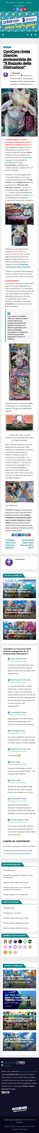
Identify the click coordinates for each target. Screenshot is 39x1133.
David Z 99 (21, 1045)
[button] (27, 35)
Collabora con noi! (15, 1126)
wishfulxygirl (14, 731)
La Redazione (20, 2)
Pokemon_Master (16, 820)
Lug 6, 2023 (10, 1045)
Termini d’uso (24, 1126)
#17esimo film (27, 75)
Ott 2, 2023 (10, 1003)
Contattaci (29, 2)
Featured (7, 586)
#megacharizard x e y (26, 84)
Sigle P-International (27, 1015)
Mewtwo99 (16, 73)
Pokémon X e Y (28, 195)
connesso (15, 846)
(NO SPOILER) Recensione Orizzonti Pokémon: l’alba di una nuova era (19, 1041)
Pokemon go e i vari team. (12, 913)
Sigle (18, 1015)
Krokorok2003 (15, 659)
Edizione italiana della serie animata (15, 882)
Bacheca (7, 1126)
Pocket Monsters (9, 870)
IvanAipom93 (21, 982)
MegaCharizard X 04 (17, 680)
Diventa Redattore (19, 6)
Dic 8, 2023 (10, 982)
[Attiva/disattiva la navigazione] (35, 35)
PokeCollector (23, 595)
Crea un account (10, 2)
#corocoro (13, 78)
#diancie (19, 78)
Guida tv (12, 974)
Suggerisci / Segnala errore (19, 1129)
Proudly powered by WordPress (13, 1119)
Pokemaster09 (15, 798)
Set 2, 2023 (10, 1024)
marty (12, 762)
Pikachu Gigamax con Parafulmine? (15, 894)
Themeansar (19, 1122)
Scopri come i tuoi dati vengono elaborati (17, 853)
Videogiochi (7, 47)
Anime (6, 974)
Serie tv (18, 974)
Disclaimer (32, 1126)
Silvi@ (12, 780)
